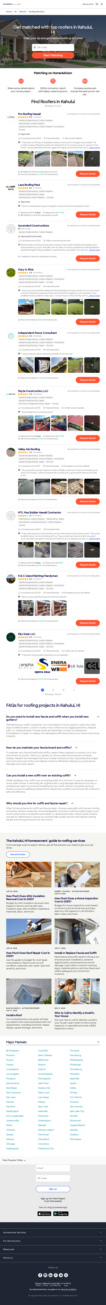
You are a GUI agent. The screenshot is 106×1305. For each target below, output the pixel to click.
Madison (74, 1134)
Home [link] (9, 11)
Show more (95, 147)
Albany (41, 1102)
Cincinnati (43, 1134)
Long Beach (12, 1069)
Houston (74, 1102)
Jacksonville (12, 1120)
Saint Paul (43, 1083)
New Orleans (45, 1055)
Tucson (10, 1060)
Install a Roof (14, 1015)
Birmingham (12, 1050)
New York (43, 1106)
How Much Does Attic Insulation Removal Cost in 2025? (25, 898)
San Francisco (13, 1092)
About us (8, 1257)
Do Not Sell (55, 1284)
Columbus (43, 1144)
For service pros (11, 1241)
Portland (74, 1050)
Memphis (75, 1074)
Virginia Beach (77, 1125)
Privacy (38, 1284)
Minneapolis (44, 1078)
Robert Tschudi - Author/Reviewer (72, 891)
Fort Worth (76, 1097)
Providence (76, 1069)
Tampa (9, 1134)
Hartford (10, 1106)
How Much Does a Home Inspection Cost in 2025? (76, 900)
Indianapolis (12, 1148)
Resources (8, 1249)
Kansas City (44, 1088)
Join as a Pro (87, 4)
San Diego (11, 1088)
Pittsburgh (75, 1064)
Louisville (43, 1050)
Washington (12, 1111)
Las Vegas (43, 1097)
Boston (42, 1064)
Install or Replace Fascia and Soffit (76, 952)
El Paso (73, 1092)
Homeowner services (14, 1232)
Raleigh (42, 1125)
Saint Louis (43, 1092)
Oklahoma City (46, 1148)
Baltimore (43, 1060)
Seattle (74, 1130)
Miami (9, 1125)
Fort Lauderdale (14, 1116)
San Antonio (76, 1106)
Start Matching (53, 55)
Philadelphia (76, 1060)
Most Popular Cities (13, 1160)
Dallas (73, 1088)
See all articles (17, 854)
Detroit (42, 1069)
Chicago (10, 1144)
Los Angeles (12, 1074)
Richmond (75, 1120)
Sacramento (12, 1083)
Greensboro (44, 1120)
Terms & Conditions (68, 1289)
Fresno (9, 1064)
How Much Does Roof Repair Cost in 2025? (28, 954)
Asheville (43, 1111)
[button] (26, 159)
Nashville (74, 1078)
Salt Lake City (77, 1111)
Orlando (10, 1130)
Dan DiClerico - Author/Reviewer (22, 1008)
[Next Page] (74, 690)
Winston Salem (46, 1130)
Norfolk (74, 1116)
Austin (73, 1083)
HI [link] (15, 11)
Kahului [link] (22, 11)
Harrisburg (75, 1055)
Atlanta (10, 1139)
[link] (53, 121)
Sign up (53, 1189)
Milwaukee (75, 1139)
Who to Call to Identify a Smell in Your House (74, 1014)
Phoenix (10, 1055)
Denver (10, 1102)
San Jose (11, 1097)
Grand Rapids (45, 1074)
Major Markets (16, 1042)
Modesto (11, 1078)
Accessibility (66, 1284)
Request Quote (88, 173)
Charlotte (43, 1116)
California (45, 1284)
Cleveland (43, 1139)
